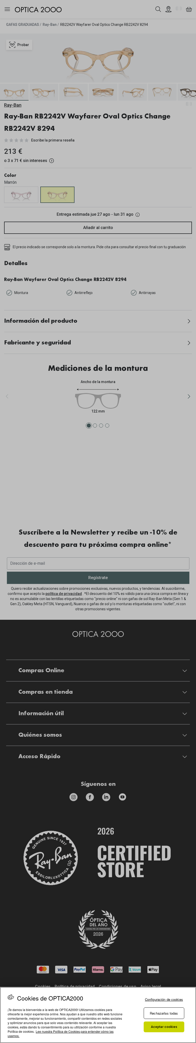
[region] (98, 1015)
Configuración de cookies (164, 999)
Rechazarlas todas (164, 1013)
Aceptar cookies (164, 1027)
